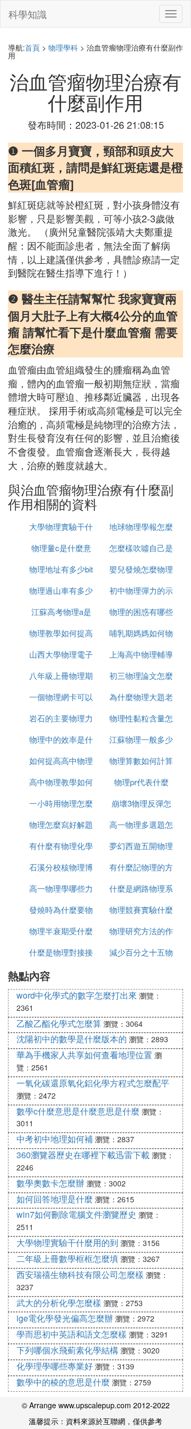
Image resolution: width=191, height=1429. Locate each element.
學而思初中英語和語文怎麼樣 (71, 1334)
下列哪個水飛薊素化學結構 (67, 1350)
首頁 (32, 47)
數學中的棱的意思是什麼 (63, 1382)
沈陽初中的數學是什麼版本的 (71, 1039)
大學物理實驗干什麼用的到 (67, 1242)
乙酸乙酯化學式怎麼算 (58, 1023)
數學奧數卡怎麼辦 (50, 1183)
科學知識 (27, 14)
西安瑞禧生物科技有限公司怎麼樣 (80, 1274)
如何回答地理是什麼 (54, 1199)
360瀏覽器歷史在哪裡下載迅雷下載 (83, 1155)
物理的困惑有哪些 (141, 611)
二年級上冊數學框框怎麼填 (67, 1258)
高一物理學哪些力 (61, 888)
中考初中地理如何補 (54, 1139)
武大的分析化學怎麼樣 (58, 1303)
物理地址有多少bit (61, 569)
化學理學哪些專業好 (54, 1366)
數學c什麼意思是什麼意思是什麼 (78, 1111)
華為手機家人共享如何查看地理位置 (84, 1055)
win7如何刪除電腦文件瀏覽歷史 (76, 1214)
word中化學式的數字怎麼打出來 (76, 995)
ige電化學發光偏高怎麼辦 (64, 1318)
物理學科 (63, 47)
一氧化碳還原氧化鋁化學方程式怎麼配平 (92, 1083)
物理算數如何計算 (141, 760)
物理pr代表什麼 (141, 781)
